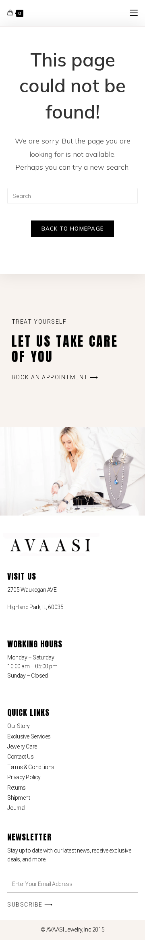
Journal (16, 808)
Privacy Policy (24, 777)
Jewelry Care (22, 746)
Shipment (18, 797)
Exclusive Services (29, 736)
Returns (16, 787)
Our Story (18, 726)
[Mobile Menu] (134, 13)
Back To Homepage (72, 228)
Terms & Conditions (30, 767)
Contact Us (20, 756)
